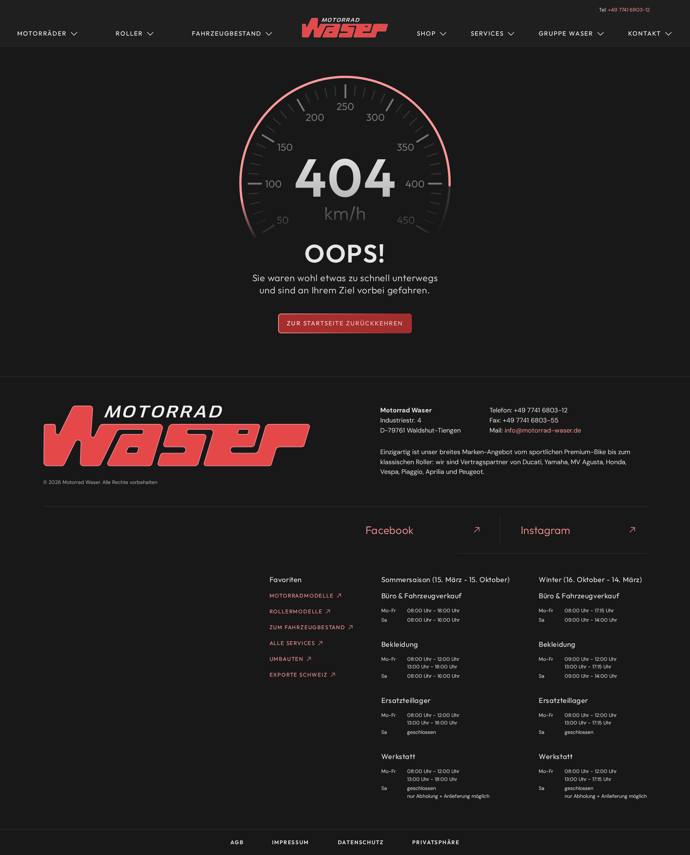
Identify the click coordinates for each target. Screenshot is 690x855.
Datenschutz (361, 842)
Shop (426, 33)
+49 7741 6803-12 (629, 9)
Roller (129, 33)
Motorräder (42, 33)
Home (345, 32)
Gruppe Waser (566, 33)
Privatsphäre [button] (436, 842)
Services (487, 33)
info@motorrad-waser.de (543, 430)
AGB (236, 842)
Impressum (290, 842)
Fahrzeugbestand (227, 33)
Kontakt (644, 33)
